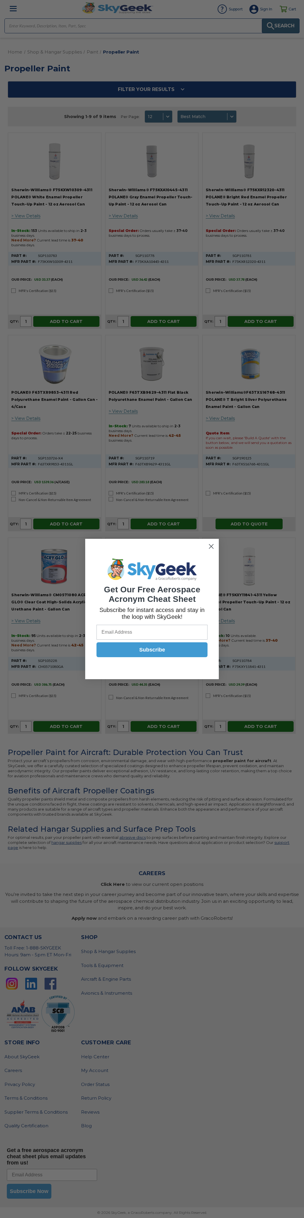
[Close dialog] (211, 546)
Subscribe (152, 650)
